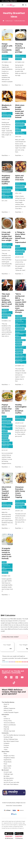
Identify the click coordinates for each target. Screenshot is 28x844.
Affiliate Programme (9, 708)
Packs (5, 764)
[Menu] (2, 5)
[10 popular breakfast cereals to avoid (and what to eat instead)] (7, 539)
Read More (5, 85)
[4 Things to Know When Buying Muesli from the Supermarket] (20, 223)
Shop (5, 753)
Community (5, 309)
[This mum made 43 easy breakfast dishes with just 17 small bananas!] (7, 285)
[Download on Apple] (9, 833)
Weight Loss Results (19, 362)
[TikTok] (14, 682)
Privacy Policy (8, 720)
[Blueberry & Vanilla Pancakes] (7, 96)
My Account (5, 770)
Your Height (7, 645)
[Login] (23, 5)
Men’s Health (7, 766)
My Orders (6, 776)
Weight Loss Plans (9, 755)
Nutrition (5, 59)
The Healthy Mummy (8, 702)
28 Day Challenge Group (11, 739)
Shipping (6, 727)
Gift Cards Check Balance (11, 784)
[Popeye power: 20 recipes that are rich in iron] (7, 395)
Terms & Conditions (9, 722)
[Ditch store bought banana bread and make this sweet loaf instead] (20, 96)
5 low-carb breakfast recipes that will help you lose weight (7, 236)
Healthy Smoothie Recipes (20, 331)
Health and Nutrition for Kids (19, 322)
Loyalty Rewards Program (11, 712)
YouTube (6, 747)
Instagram (6, 743)
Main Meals (19, 342)
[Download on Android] (19, 833)
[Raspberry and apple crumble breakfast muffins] (7, 166)
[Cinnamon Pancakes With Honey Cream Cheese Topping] (20, 478)
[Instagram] (11, 677)
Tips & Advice (19, 350)
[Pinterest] (16, 677)
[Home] (3, 20)
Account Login (8, 772)
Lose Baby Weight (20, 340)
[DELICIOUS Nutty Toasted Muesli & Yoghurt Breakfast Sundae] (7, 478)
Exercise (18, 318)
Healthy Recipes (6, 116)
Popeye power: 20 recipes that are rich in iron (7, 409)
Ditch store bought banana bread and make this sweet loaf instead (19, 111)
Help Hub (6, 729)
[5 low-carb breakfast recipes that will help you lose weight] (7, 223)
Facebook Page (8, 737)
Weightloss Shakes (9, 757)
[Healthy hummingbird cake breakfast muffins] (20, 395)
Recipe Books (8, 762)
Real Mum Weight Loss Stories (20, 347)
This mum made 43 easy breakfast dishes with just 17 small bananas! (7, 300)
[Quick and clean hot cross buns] (20, 166)
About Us (6, 704)
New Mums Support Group (11, 741)
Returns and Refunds (10, 725)
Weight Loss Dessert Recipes (20, 133)
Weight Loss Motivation (19, 358)
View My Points (8, 780)
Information (5, 714)
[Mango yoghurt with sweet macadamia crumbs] (7, 34)
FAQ (5, 716)
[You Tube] (22, 677)
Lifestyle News (6, 433)
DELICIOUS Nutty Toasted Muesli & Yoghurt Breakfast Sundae (6, 493)
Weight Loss (19, 254)
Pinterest (6, 745)
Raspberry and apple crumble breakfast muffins (6, 180)
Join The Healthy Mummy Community (14, 735)
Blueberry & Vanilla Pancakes (6, 107)
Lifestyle (18, 130)
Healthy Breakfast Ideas (6, 56)
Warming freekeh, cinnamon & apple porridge (20, 48)
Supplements (7, 759)
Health (17, 246)
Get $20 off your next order (11, 782)
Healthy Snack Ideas (19, 127)
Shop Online (5, 751)
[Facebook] (6, 677)
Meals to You (7, 768)
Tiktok (5, 749)
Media (5, 706)
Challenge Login (8, 774)
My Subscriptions (9, 778)
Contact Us (7, 718)
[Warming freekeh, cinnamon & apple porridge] (20, 34)
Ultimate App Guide (9, 731)
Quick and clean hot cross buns (19, 178)
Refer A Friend (8, 710)
